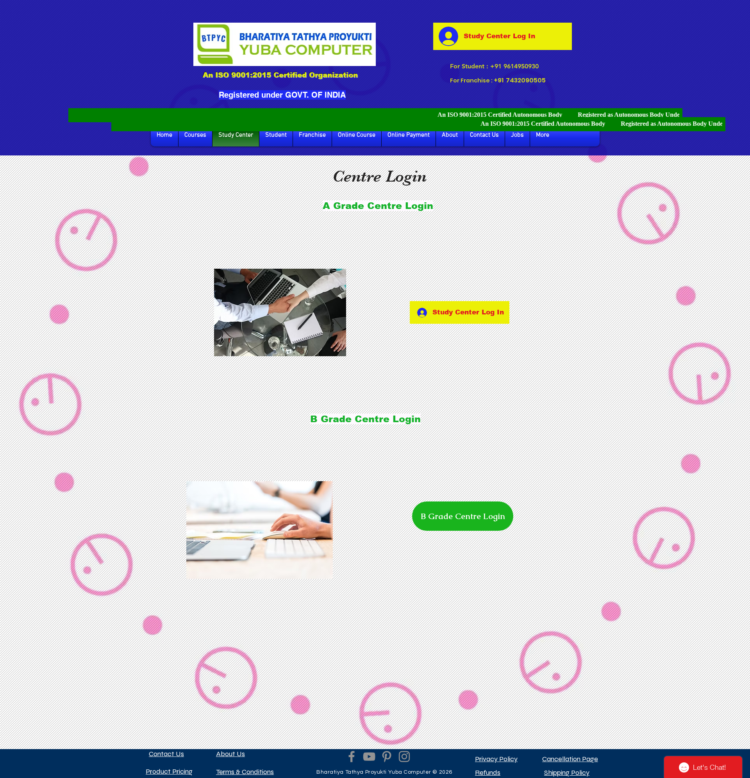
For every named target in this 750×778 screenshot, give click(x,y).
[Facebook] (351, 756)
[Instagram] (404, 756)
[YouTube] (369, 756)
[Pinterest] (386, 756)
